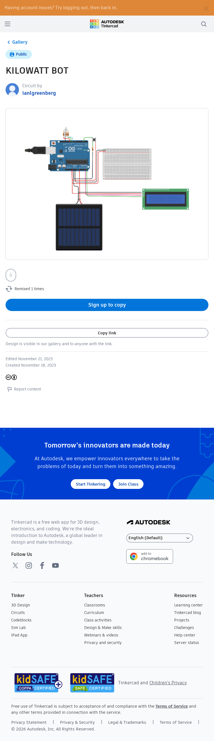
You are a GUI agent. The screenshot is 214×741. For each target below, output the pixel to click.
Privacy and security (103, 642)
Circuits (18, 612)
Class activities (97, 620)
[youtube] (55, 565)
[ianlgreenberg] (12, 89)
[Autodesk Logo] (148, 522)
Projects (181, 620)
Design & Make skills (103, 627)
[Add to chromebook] (149, 556)
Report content (27, 389)
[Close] (206, 8)
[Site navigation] (7, 24)
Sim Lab (18, 627)
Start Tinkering (90, 484)
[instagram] (29, 565)
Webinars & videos (101, 635)
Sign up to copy (107, 304)
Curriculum (94, 612)
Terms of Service (171, 706)
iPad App (19, 635)
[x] (15, 565)
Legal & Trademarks (127, 722)
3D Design (20, 605)
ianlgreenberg (39, 92)
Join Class (128, 484)
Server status (186, 642)
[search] (204, 24)
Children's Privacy (168, 683)
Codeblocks (21, 620)
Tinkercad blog (187, 612)
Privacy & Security (77, 722)
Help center (184, 635)
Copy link (107, 333)
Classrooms (94, 605)
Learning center (188, 605)
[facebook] (42, 565)
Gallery (20, 42)
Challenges (184, 627)
